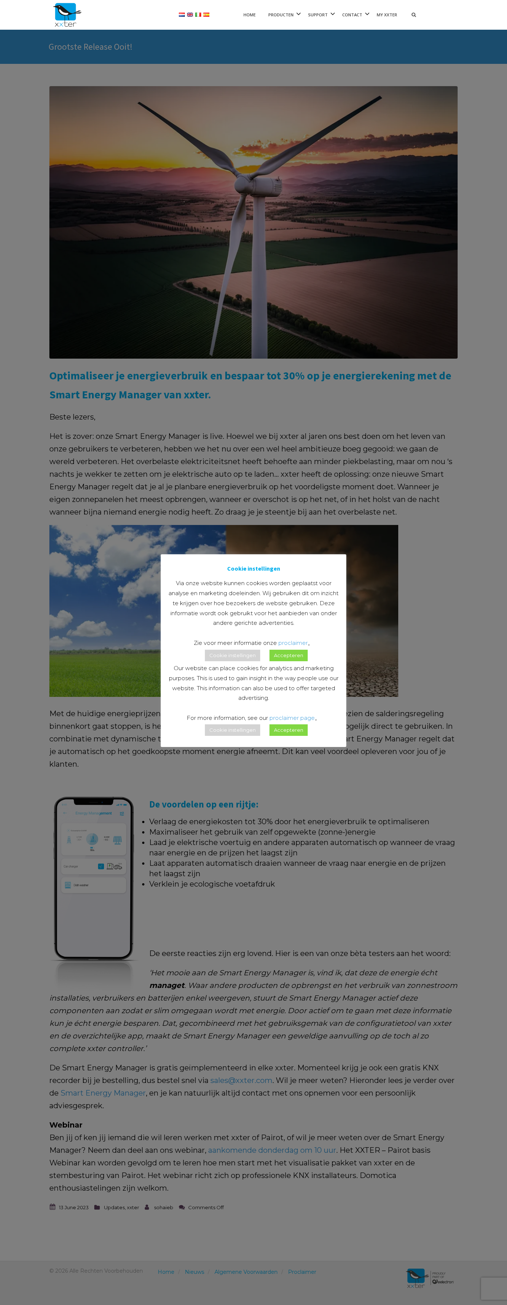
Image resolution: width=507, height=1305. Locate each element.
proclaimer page (292, 717)
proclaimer (293, 642)
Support (318, 14)
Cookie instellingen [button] (232, 655)
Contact (352, 14)
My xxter (387, 14)
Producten (281, 14)
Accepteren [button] (288, 655)
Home (249, 14)
